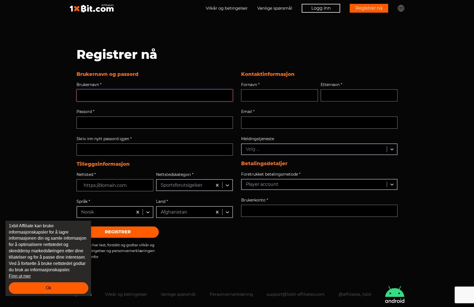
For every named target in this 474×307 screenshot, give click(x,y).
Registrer (118, 231)
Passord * (85, 111)
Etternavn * (331, 84)
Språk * (83, 201)
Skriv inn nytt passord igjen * (104, 138)
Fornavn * (250, 84)
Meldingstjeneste (257, 138)
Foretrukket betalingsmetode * (270, 174)
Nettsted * (86, 174)
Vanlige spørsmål (274, 8)
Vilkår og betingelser (227, 8)
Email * (248, 111)
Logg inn (321, 8)
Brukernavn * (89, 84)
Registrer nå (369, 8)
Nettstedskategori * (174, 174)
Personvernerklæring (231, 294)
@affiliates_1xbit (354, 294)
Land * (162, 201)
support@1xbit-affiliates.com (296, 294)
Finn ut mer (20, 276)
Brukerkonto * (254, 200)
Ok (48, 288)
